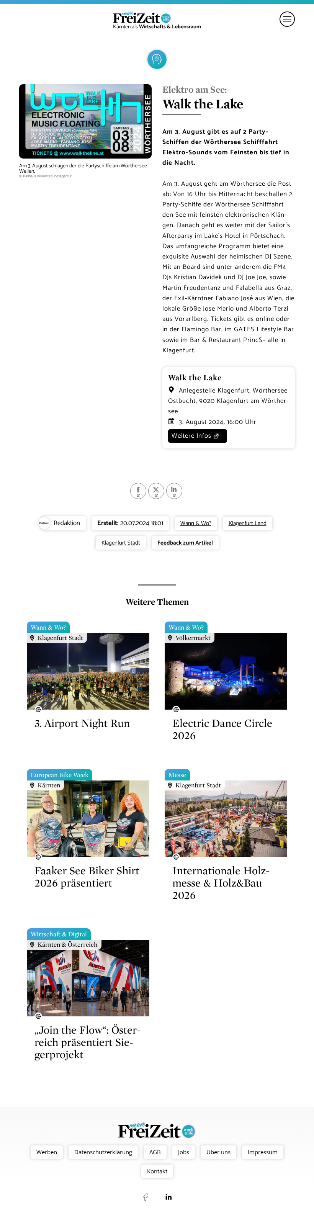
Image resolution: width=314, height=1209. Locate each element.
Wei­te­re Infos (191, 435)
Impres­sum (263, 1152)
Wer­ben (46, 1152)
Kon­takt (157, 1171)
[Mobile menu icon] (287, 19)
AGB (155, 1152)
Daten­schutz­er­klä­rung (103, 1152)
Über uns (218, 1152)
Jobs (183, 1152)
